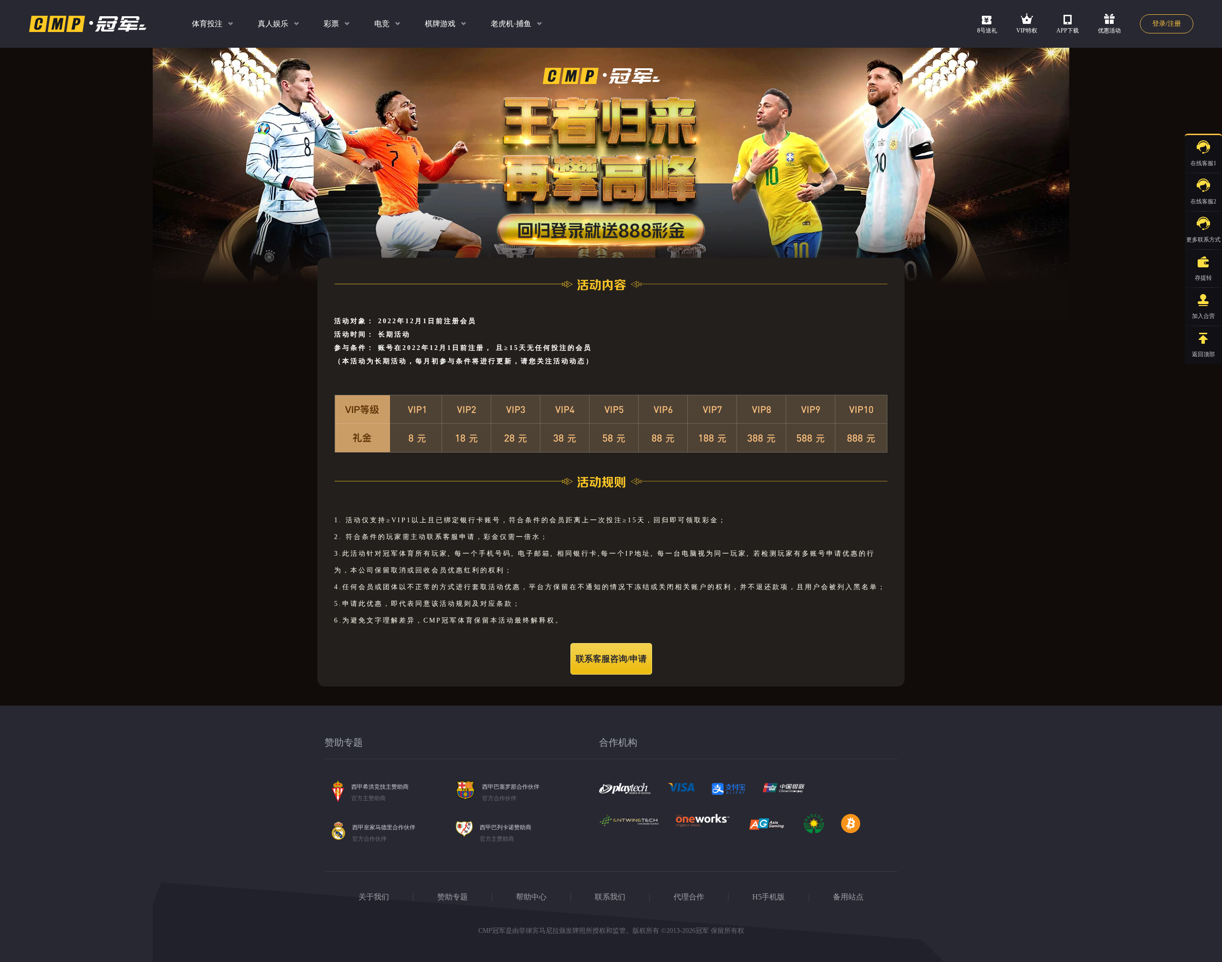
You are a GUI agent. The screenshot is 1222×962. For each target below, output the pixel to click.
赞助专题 (452, 897)
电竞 (382, 24)
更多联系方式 (1203, 239)
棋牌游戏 (440, 24)
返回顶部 (1203, 354)
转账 (1159, 307)
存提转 (1203, 278)
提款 (1159, 284)
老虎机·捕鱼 (511, 24)
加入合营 (1203, 316)
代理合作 (689, 897)
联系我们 (610, 897)
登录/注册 (1166, 23)
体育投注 (207, 24)
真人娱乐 (273, 24)
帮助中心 (531, 897)
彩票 (331, 24)
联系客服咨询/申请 (611, 659)
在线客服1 (1203, 163)
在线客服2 (1203, 201)
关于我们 (373, 897)
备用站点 (848, 897)
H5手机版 (768, 897)
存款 (1159, 261)
